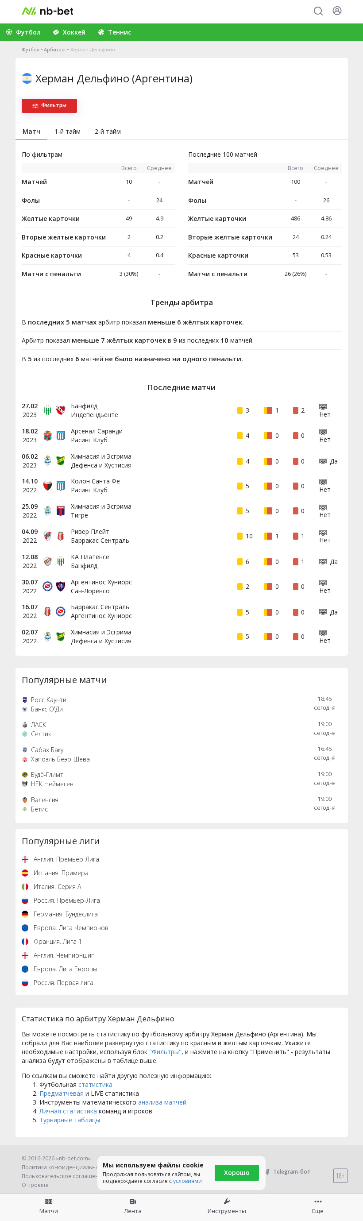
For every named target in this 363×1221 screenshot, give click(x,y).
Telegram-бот (292, 1171)
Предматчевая (61, 1093)
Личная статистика (68, 1111)
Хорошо (237, 1172)
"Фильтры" (165, 1051)
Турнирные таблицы (69, 1120)
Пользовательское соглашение (63, 1176)
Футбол (30, 49)
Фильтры (53, 105)
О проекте (35, 1185)
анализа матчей (162, 1102)
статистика (95, 1084)
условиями (187, 1181)
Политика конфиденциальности (65, 1167)
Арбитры (55, 49)
